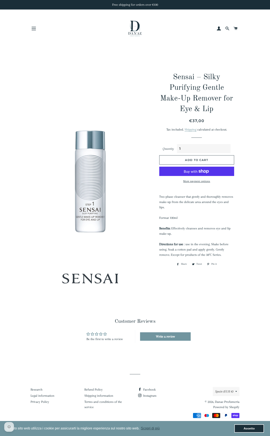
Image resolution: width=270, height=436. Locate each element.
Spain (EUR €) (224, 391)
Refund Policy (93, 389)
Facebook (149, 389)
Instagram (149, 396)
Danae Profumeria (227, 402)
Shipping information (98, 396)
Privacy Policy (40, 402)
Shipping (190, 129)
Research (36, 389)
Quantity (168, 149)
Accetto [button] (249, 428)
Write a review (165, 336)
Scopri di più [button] (150, 428)
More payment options (196, 181)
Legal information (42, 396)
